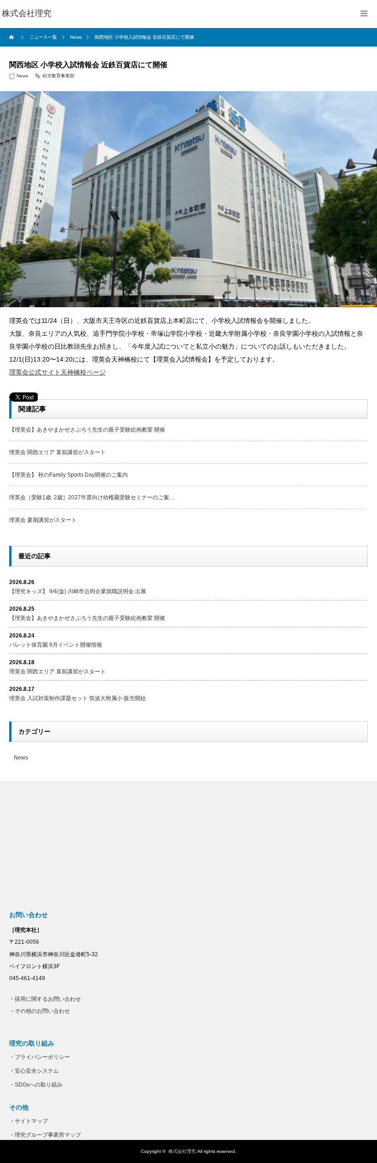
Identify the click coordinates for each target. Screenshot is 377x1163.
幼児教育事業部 (58, 75)
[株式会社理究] (26, 14)
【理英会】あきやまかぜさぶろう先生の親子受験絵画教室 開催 (87, 430)
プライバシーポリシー (42, 1057)
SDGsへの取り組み (39, 1084)
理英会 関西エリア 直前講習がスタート (57, 452)
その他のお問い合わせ (42, 1011)
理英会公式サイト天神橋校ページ (57, 372)
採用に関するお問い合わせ (48, 999)
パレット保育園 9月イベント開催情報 (55, 645)
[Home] (12, 37)
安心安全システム (37, 1071)
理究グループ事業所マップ (48, 1135)
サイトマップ (31, 1121)
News (22, 75)
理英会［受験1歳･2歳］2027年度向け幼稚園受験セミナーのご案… (92, 497)
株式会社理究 (182, 1151)
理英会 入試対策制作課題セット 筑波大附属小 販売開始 (77, 698)
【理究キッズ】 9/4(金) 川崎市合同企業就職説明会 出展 (77, 591)
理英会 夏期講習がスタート (43, 520)
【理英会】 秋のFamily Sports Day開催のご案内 (68, 475)
